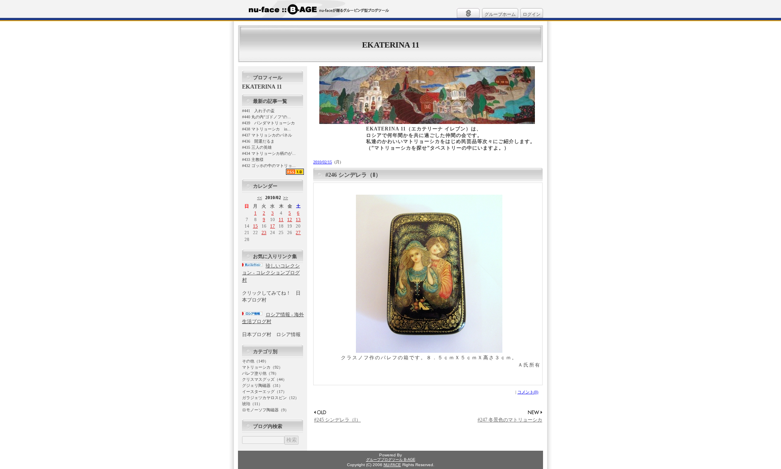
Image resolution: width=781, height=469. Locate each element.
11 (281, 219)
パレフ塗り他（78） (260, 373)
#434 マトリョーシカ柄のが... (269, 153)
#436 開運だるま (258, 141)
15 (255, 226)
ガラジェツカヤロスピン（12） (270, 397)
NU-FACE (392, 464)
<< (259, 197)
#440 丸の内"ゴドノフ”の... (266, 117)
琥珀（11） (252, 404)
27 (298, 232)
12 (289, 219)
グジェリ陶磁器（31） (262, 385)
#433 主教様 (253, 159)
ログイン (532, 14)
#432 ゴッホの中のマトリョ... (269, 165)
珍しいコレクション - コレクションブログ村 (271, 273)
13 (298, 219)
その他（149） (255, 361)
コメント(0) (527, 392)
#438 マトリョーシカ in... (266, 129)
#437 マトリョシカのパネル (267, 135)
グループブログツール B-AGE (390, 460)
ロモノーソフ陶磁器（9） (265, 410)
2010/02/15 (322, 162)
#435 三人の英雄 (257, 147)
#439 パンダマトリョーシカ (268, 123)
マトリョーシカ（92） (262, 367)
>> (285, 197)
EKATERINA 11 (390, 44)
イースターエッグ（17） (264, 391)
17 (272, 226)
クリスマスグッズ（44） (264, 379)
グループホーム (500, 14)
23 (264, 232)
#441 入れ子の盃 (258, 111)
